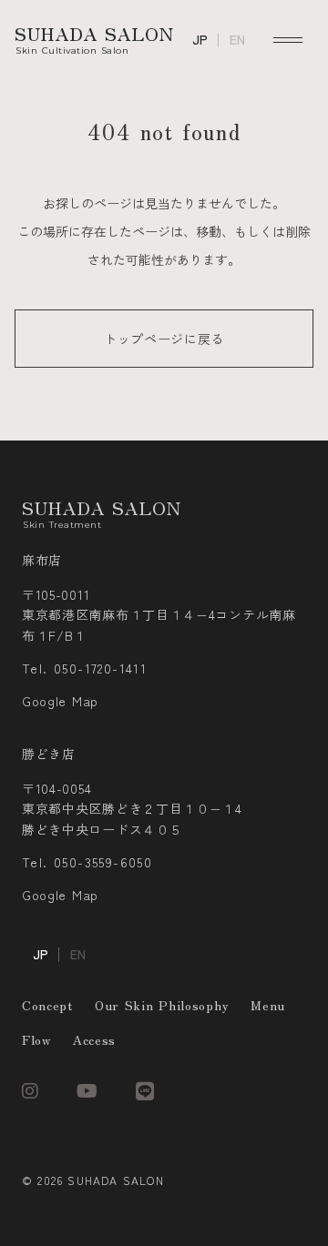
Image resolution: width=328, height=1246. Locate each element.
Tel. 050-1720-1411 (84, 668)
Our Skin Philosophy (162, 1004)
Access (94, 1039)
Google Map (60, 701)
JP (200, 39)
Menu (268, 1004)
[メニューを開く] (287, 40)
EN (237, 39)
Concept (47, 1004)
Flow (36, 1039)
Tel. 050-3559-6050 (87, 862)
